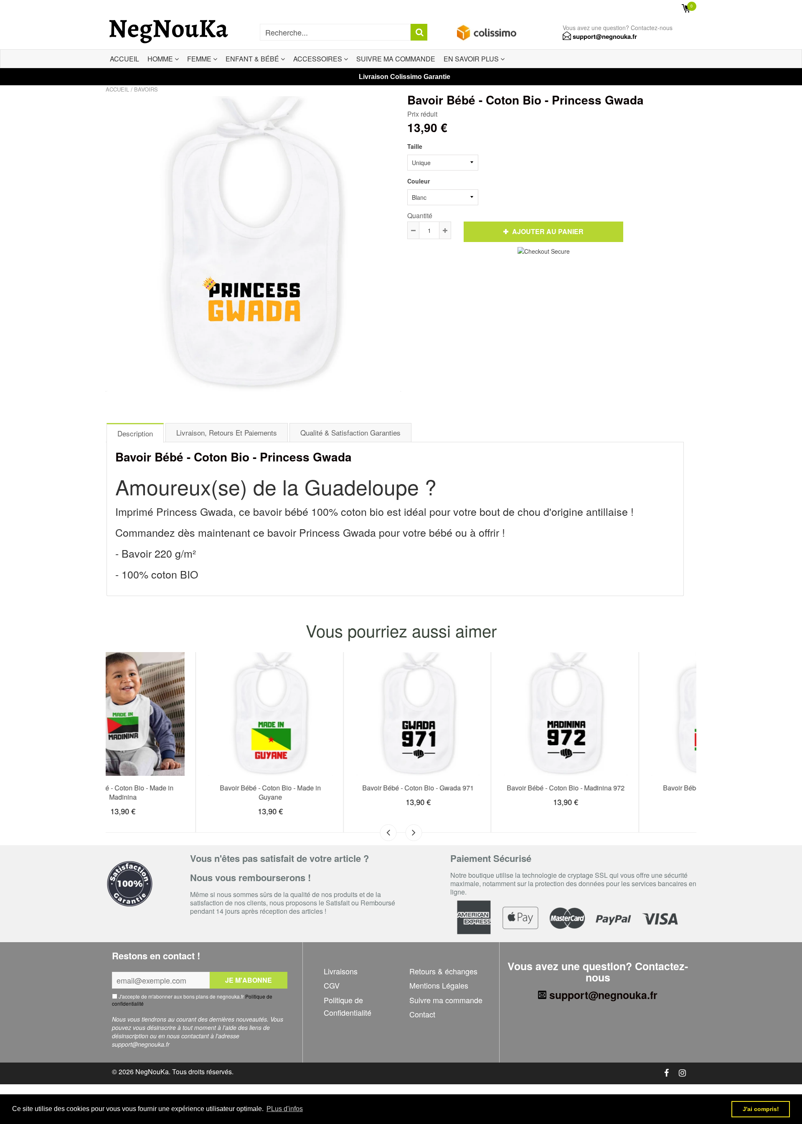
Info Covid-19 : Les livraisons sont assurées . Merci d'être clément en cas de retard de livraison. (232, 8)
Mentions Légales (438, 985)
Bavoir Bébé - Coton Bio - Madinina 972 (476, 788)
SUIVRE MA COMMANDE (395, 59)
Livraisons (341, 971)
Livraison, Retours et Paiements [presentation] (226, 432)
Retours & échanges (443, 971)
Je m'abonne (248, 980)
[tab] (135, 432)
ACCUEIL (124, 59)
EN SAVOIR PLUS (472, 59)
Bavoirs (146, 89)
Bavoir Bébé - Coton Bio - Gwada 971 (328, 788)
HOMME (161, 59)
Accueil (117, 89)
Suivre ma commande (445, 999)
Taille (414, 146)
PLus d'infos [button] (284, 1108)
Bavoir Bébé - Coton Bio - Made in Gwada (623, 792)
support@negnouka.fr (604, 36)
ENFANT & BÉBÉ (253, 59)
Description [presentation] (135, 433)
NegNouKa (152, 1071)
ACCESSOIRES (318, 59)
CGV (332, 985)
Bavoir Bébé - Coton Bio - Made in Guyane (180, 792)
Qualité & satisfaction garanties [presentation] (350, 432)
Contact (422, 1014)
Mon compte (650, 8)
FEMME (200, 59)
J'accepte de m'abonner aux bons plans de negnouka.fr (192, 1000)
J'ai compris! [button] (761, 1109)
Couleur (418, 181)
